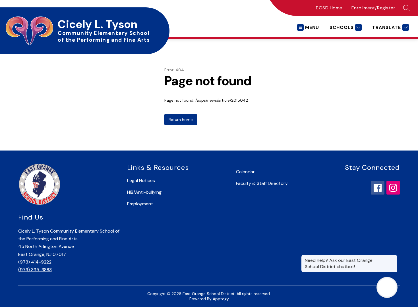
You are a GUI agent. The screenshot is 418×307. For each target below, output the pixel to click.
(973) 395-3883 (35, 270)
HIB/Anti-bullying (144, 192)
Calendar (245, 172)
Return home (181, 119)
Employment (140, 204)
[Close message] (393, 257)
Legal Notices (141, 180)
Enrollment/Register (373, 8)
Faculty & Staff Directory (262, 183)
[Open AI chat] (387, 287)
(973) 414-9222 (34, 262)
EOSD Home (329, 8)
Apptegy (221, 298)
